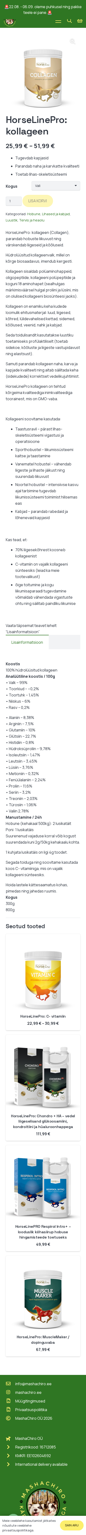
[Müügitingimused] (10, 1401)
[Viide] (10, 21)
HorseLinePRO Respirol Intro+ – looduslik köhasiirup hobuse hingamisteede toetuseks (43, 1232)
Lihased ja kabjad (56, 214)
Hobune (33, 214)
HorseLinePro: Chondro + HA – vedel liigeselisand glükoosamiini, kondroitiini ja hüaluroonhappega (43, 1121)
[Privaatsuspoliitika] (10, 1410)
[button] (69, 20)
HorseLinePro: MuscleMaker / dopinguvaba (43, 1339)
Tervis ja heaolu (31, 220)
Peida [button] (58, 12)
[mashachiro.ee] (10, 1392)
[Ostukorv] (80, 20)
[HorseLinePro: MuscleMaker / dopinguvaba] (43, 1259)
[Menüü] (58, 21)
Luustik (11, 220)
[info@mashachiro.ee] (10, 1384)
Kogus (11, 186)
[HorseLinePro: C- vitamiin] (43, 937)
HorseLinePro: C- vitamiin (43, 1016)
